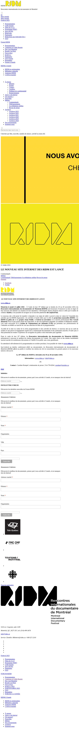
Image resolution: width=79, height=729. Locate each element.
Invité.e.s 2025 (10, 686)
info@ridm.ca (49, 358)
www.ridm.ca (5, 303)
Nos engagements (10, 122)
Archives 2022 (14, 113)
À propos (8, 82)
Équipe (11, 85)
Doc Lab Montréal (11, 49)
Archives (8, 109)
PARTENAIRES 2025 (12, 688)
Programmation (10, 24)
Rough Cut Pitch (10, 51)
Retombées (8, 60)
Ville (2, 442)
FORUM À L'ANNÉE (12, 694)
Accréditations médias (16, 106)
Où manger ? (9, 97)
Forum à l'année (10, 62)
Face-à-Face (9, 684)
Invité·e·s (8, 55)
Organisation (5, 434)
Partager (3, 279)
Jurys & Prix (9, 31)
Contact (11, 87)
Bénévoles (8, 33)
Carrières (12, 89)
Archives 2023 (14, 111)
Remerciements (14, 93)
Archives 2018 (14, 121)
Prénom (4, 416)
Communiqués (14, 102)
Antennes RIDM (10, 73)
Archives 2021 (14, 115)
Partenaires (8, 35)
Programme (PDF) (11, 29)
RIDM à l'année (6, 697)
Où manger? (9, 717)
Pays (2, 450)
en (1, 15)
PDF (2, 369)
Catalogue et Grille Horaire (14, 47)
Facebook (8, 283)
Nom (3, 425)
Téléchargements (14, 104)
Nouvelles (8, 98)
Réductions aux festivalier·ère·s (15, 37)
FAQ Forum (9, 58)
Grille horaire (9, 26)
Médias (7, 100)
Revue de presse (14, 108)
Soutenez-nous (10, 124)
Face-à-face (8, 53)
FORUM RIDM (6, 674)
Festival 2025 (5, 655)
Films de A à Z (10, 27)
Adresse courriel (7, 407)
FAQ (6, 38)
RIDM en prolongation (12, 69)
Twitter (7, 285)
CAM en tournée (10, 75)
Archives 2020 (14, 117)
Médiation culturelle (11, 71)
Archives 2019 (14, 119)
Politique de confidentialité (17, 91)
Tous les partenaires (7, 585)
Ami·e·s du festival (11, 95)
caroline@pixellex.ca (62, 365)
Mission (11, 84)
